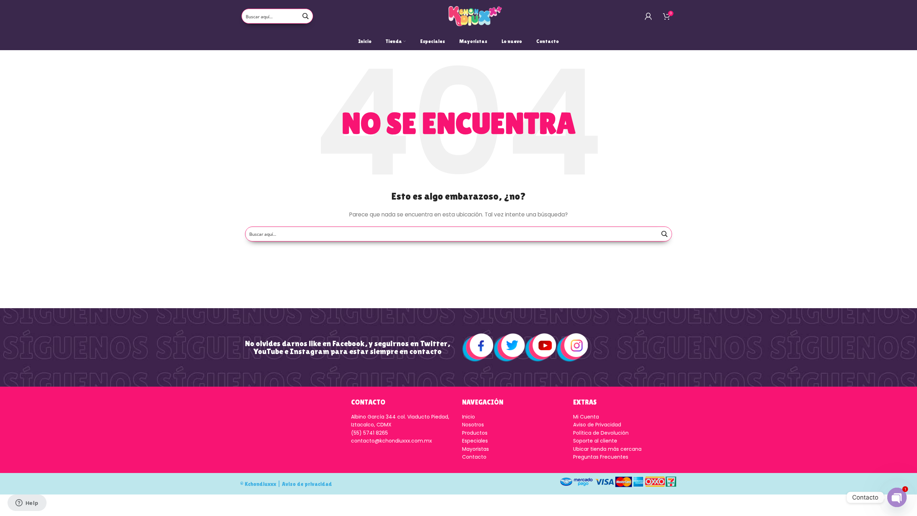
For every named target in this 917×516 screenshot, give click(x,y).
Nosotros (473, 424)
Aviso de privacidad (307, 484)
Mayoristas (475, 449)
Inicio (468, 416)
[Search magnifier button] (305, 16)
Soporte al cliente (595, 440)
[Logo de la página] (475, 15)
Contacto (474, 456)
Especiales (475, 440)
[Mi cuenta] (648, 16)
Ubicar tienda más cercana (607, 449)
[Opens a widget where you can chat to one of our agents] (27, 503)
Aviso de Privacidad (597, 424)
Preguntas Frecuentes (600, 456)
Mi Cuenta (586, 416)
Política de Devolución (601, 432)
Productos (475, 432)
